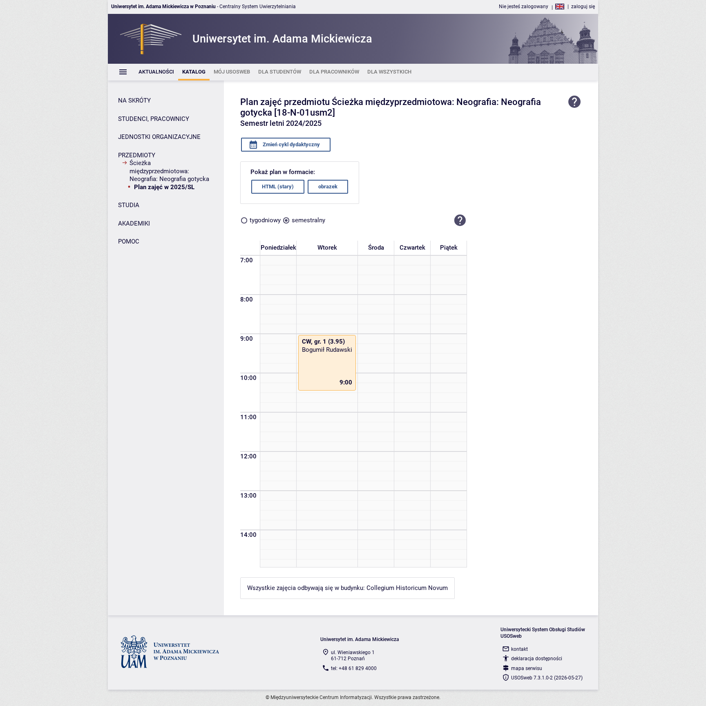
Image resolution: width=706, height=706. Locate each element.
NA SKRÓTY (134, 100)
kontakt (519, 649)
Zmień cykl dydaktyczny (290, 144)
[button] (460, 221)
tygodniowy (265, 220)
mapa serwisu (526, 668)
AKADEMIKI (134, 223)
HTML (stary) (278, 186)
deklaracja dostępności (536, 658)
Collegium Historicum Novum (407, 588)
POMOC (128, 241)
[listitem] (156, 72)
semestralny (308, 220)
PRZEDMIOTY (136, 155)
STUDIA (128, 205)
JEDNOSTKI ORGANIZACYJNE (159, 137)
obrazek (327, 186)
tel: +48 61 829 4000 (354, 668)
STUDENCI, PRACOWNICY (153, 119)
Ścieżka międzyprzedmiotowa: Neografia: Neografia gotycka (169, 171)
